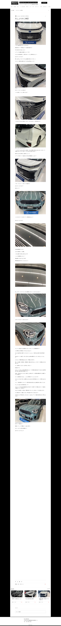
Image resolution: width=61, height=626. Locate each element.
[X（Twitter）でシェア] (17, 581)
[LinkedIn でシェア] (19, 581)
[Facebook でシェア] (15, 581)
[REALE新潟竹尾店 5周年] (31, 593)
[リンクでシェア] (21, 581)
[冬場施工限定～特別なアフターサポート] (44, 593)
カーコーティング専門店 (19, 10)
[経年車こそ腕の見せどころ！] (17, 593)
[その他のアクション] (45, 16)
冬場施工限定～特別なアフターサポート (44, 599)
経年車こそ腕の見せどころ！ (17, 598)
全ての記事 (12, 10)
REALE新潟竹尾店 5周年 (30, 598)
